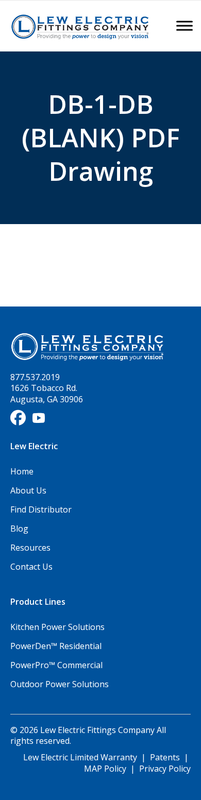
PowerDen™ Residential (56, 646)
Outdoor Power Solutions (59, 684)
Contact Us (31, 566)
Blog (19, 528)
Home (22, 471)
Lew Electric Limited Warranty (81, 757)
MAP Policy (105, 768)
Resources (30, 547)
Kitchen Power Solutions (57, 627)
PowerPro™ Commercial (56, 665)
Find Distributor (41, 509)
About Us (28, 490)
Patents (165, 757)
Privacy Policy (165, 768)
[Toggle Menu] (184, 26)
